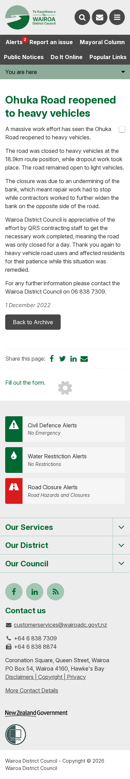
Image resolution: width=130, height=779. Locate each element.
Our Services (29, 527)
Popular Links (108, 57)
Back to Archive (33, 322)
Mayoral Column (102, 42)
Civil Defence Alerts (52, 429)
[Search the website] (82, 17)
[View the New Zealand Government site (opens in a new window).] (36, 713)
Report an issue (51, 42)
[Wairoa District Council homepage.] (30, 17)
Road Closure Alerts (59, 491)
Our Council (27, 563)
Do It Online (67, 57)
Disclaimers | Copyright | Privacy (45, 676)
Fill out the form (24, 382)
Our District (26, 545)
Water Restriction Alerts (57, 460)
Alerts (16, 41)
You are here (21, 71)
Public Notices (24, 57)
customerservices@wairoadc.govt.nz (60, 624)
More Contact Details (31, 690)
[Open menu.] (117, 17)
